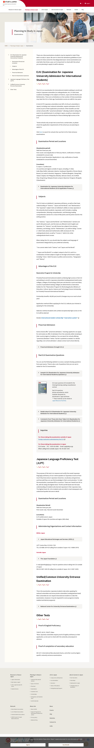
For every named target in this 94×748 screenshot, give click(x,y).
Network (12, 706)
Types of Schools (35, 683)
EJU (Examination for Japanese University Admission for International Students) (18, 56)
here (41, 132)
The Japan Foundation (47, 559)
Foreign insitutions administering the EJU (51, 439)
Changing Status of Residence (74, 686)
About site (33, 706)
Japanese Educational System (36, 680)
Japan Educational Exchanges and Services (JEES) (56, 539)
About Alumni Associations (17, 709)
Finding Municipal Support (56, 688)
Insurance (53, 683)
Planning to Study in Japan (35, 675)
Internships (72, 680)
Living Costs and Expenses (57, 677)
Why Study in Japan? (15, 682)
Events (52, 710)
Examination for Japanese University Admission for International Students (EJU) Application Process (56, 187)
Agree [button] (28, 745)
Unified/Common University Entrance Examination (17, 85)
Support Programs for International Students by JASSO (36, 713)
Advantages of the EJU (18, 69)
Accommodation (54, 680)
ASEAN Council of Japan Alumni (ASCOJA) (16, 717)
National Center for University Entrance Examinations (57, 606)
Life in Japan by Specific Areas (16, 685)
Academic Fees (34, 691)
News (51, 706)
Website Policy (34, 720)
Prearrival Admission (17, 72)
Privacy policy (34, 717)
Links (51, 726)
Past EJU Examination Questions (20, 75)
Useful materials (34, 701)
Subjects (14, 66)
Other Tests (13, 89)
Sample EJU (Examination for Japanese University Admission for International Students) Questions (59, 373)
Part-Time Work (73, 677)
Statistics (52, 718)
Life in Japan (53, 675)
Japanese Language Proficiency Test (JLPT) (19, 79)
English (88, 3)
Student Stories (14, 689)
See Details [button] (66, 745)
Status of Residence (55, 685)
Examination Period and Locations (18, 62)
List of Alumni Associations (17, 711)
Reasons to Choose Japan (15, 675)
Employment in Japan (75, 683)
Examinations (34, 689)
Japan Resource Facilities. (59, 400)
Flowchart (33, 686)
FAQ (51, 714)
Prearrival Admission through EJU (51, 347)
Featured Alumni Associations (18, 714)
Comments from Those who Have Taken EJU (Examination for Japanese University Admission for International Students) (60, 420)
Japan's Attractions (15, 679)
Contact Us (53, 722)
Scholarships (34, 694)
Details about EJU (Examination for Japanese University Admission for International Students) (58, 412)
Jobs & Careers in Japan (76, 675)
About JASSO (34, 709)
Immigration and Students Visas (37, 697)
